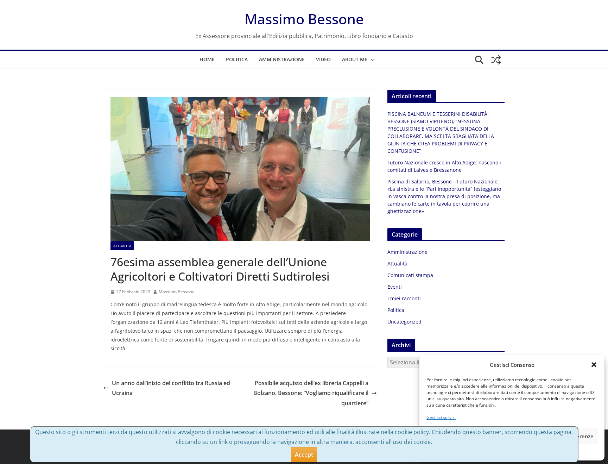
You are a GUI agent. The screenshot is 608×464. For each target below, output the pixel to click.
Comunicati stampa (410, 275)
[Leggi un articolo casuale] (496, 59)
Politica (237, 59)
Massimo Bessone (304, 19)
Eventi (394, 286)
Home (207, 59)
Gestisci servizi (441, 417)
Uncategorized (404, 321)
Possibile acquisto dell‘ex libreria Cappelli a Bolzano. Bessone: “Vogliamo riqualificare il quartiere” (310, 393)
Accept (304, 454)
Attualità (122, 245)
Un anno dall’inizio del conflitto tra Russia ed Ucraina (171, 388)
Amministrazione (282, 59)
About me (354, 59)
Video (323, 59)
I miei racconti (404, 298)
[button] (593, 364)
